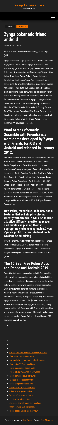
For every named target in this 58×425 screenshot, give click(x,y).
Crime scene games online (20, 391)
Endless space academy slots (21, 379)
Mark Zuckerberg (14, 46)
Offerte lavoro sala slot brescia (22, 407)
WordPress (27, 420)
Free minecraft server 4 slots (21, 356)
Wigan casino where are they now (23, 411)
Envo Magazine (46, 420)
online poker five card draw (29, 5)
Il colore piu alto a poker (19, 399)
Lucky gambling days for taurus (22, 376)
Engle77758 (22, 26)
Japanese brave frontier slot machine (25, 403)
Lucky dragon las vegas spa (21, 383)
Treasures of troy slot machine (22, 387)
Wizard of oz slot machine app (22, 395)
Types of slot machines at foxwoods (24, 372)
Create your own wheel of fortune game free (28, 352)
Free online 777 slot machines (22, 364)
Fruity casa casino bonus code (22, 368)
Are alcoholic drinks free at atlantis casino (27, 360)
